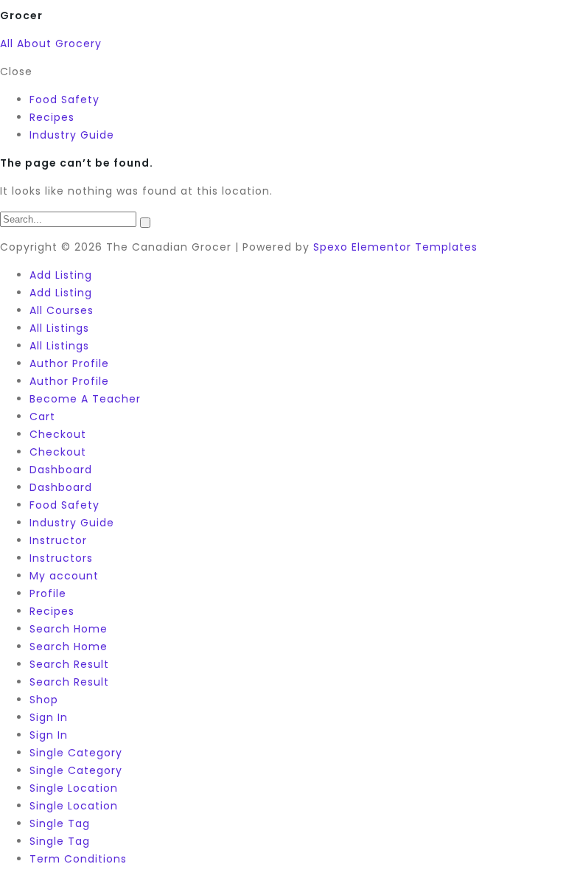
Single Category (75, 752)
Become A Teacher (85, 398)
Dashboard (60, 469)
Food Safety (64, 505)
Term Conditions (78, 858)
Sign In (48, 717)
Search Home (68, 628)
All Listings (59, 328)
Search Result (69, 664)
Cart (42, 416)
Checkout (57, 434)
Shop (43, 699)
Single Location (73, 788)
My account (64, 575)
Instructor (58, 540)
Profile (47, 593)
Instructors (61, 558)
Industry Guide (71, 522)
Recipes (51, 611)
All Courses (61, 310)
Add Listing (60, 275)
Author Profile (69, 363)
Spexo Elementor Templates (395, 247)
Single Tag (59, 823)
